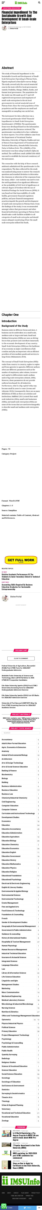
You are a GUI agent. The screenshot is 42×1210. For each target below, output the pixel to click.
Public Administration (10, 1047)
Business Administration (12, 786)
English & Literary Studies (12, 887)
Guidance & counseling (11, 934)
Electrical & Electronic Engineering (16, 883)
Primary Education (9, 1031)
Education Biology (9, 841)
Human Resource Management (14, 950)
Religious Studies (9, 1062)
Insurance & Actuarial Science (14, 957)
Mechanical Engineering (11, 996)
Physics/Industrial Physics (12, 1023)
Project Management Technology (15, 1035)
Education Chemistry (10, 845)
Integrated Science (9, 961)
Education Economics (10, 848)
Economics (6, 821)
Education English (9, 852)
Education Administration (12, 833)
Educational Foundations (12, 876)
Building (5, 782)
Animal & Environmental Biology (14, 755)
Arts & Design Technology (12, 763)
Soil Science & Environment (13, 1086)
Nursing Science (8, 1008)
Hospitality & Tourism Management (16, 942)
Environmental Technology (12, 899)
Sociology (6, 1078)
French (4, 918)
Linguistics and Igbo (10, 981)
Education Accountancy (11, 829)
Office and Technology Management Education (21, 1016)
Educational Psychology (11, 880)
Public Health (7, 1051)
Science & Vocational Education (14, 1066)
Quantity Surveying (9, 1055)
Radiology (6, 1058)
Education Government (11, 856)
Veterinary (6, 1109)
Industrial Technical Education (14, 953)
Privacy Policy (35, 1193)
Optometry (6, 1020)
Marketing (6, 988)
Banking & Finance (9, 771)
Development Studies (10, 817)
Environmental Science (11, 895)
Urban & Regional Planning (12, 1105)
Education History (9, 860)
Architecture (7, 759)
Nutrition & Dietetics (10, 1012)
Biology (5, 778)
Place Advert (25, 1193)
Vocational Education (10, 1117)
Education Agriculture (10, 837)
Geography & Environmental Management (19, 926)
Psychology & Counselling (12, 1043)
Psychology (6, 1039)
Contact (16, 1193)
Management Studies (10, 985)
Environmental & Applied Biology (15, 891)
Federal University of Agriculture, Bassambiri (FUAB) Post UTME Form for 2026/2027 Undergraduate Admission (18, 668)
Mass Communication (10, 992)
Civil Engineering (8, 802)
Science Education (9, 1070)
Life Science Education (11, 977)
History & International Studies (14, 938)
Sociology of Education (11, 1082)
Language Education (10, 965)
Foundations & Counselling (12, 915)
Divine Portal (14, 28)
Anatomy (5, 751)
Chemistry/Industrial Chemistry (14, 798)
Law (3, 969)
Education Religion (9, 872)
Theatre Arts (7, 1097)
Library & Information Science (14, 973)
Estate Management (10, 903)
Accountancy (7, 740)
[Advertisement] (21, 48)
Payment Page (29, 1196)
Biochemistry (7, 775)
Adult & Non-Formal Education (14, 743)
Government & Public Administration (16, 930)
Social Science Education (12, 1074)
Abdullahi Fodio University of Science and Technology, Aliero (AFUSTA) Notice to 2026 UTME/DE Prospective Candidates (18, 678)
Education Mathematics (11, 864)
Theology (5, 1101)
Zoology (5, 1121)
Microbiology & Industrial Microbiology (17, 1004)
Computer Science (9, 810)
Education (6, 825)
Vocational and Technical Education (16, 1113)
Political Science (8, 1027)
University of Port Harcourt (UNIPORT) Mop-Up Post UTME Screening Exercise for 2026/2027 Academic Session (19, 705)
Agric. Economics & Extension (14, 747)
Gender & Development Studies (14, 922)
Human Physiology (9, 946)
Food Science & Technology (13, 911)
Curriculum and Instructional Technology (18, 813)
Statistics (5, 1090)
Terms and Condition (17, 1196)
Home (3, 1193)
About (9, 1193)
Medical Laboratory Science (13, 1000)
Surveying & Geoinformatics (13, 1093)
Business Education (10, 790)
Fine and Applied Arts (10, 907)
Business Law (7, 794)
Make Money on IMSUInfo (19, 1198)
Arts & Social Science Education (15, 767)
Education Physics (9, 868)
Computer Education (10, 806)
